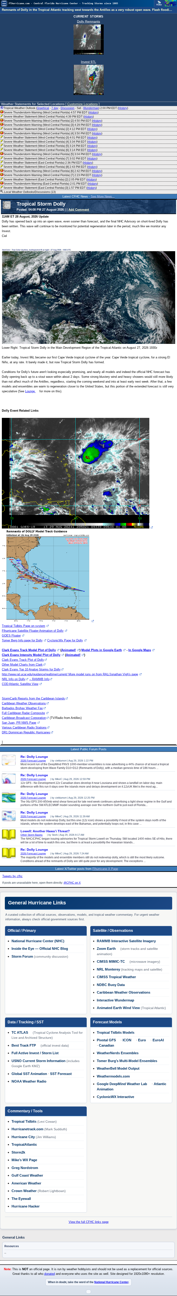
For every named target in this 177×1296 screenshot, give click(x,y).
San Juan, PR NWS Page (19, 722)
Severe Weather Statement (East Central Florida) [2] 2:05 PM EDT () (50, 179)
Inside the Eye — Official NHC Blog (40, 949)
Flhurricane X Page (105, 869)
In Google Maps (139, 650)
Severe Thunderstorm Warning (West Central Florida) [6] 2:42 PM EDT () (52, 171)
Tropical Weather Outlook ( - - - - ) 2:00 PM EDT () (65, 108)
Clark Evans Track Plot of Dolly (23, 659)
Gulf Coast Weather (27, 1175)
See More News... (103, 196)
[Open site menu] (4, 3)
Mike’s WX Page (24, 1160)
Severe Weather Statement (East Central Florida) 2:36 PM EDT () (48, 162)
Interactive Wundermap (115, 1000)
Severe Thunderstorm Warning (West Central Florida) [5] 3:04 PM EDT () (52, 154)
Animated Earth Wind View (118, 1008)
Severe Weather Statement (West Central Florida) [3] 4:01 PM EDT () (50, 137)
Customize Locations (82, 104)
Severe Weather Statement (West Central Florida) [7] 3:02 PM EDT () (50, 158)
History (122, 108)
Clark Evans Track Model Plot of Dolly (29, 650)
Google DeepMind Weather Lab (122, 1084)
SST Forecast (61, 1074)
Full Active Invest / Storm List (35, 1053)
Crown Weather (24, 1191)
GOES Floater (11, 635)
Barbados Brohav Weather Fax (22, 708)
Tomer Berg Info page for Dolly (22, 640)
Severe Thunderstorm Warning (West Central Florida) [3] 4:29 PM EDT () (52, 125)
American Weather (26, 1183)
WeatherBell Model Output (118, 1068)
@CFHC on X (72, 882)
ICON (127, 1040)
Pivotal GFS (106, 1040)
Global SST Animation (29, 1074)
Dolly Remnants (88, 21)
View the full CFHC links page (89, 1222)
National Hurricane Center (111, 1282)
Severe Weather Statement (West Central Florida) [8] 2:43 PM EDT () (50, 166)
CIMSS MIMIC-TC (111, 961)
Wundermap (91, 108)
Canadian (106, 1045)
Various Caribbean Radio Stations (24, 727)
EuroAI (158, 1040)
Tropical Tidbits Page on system (23, 626)
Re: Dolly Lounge (34, 757)
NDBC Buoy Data (111, 985)
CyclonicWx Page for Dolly (65, 640)
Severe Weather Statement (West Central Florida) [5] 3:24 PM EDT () (50, 146)
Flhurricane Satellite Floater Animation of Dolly (33, 630)
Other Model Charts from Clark (22, 664)
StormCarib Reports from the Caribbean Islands (33, 698)
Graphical (43, 108)
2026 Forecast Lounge (33, 760)
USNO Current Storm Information (38, 1061)
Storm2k (18, 1152)
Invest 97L (88, 62)
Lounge (30, 391)
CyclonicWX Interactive (115, 1097)
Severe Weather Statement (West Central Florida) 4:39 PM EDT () (48, 116)
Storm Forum (22, 956)
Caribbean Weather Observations (24, 703)
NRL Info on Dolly (13, 679)
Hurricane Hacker (26, 1206)
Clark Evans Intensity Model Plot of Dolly (31, 655)
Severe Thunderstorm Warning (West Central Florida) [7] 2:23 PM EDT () (52, 175)
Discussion (67, 108)
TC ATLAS (20, 1032)
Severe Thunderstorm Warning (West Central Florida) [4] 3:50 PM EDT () (52, 133)
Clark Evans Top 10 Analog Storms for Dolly (31, 669)
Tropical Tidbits (24, 1121)
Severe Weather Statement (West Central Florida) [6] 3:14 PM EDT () (50, 150)
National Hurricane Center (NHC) (38, 941)
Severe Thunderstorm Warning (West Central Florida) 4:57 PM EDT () (51, 112)
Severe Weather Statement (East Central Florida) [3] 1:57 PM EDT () (50, 187)
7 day (54, 108)
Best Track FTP (24, 1045)
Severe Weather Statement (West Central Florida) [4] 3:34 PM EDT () (50, 141)
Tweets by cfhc (12, 876)
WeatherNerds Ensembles (118, 1053)
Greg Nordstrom (25, 1168)
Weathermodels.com (113, 1076)
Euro (142, 1040)
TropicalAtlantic (24, 1144)
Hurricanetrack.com (27, 1129)
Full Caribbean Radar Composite (23, 713)
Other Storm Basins (32, 834)
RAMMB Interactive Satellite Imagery (126, 941)
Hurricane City (23, 1137)
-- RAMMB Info (39, 679)
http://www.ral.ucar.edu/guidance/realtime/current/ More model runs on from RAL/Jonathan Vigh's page (70, 674)
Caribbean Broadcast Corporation (24, 718)
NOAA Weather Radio (29, 1081)
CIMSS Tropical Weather (116, 977)
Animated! (68, 650)
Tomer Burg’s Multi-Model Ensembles (127, 1061)
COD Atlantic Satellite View (20, 684)
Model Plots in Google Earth (101, 650)
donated (49, 1273)
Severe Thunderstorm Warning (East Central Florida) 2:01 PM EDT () (50, 183)
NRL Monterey (108, 969)
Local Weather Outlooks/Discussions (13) (29, 192)
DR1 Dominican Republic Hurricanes (26, 732)
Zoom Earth (106, 949)
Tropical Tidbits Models (115, 1032)
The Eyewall (21, 1199)
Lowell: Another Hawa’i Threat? (45, 831)
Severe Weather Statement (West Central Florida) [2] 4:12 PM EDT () (50, 129)
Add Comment (78, 209)
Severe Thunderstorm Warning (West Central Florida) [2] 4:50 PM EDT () (52, 120)
